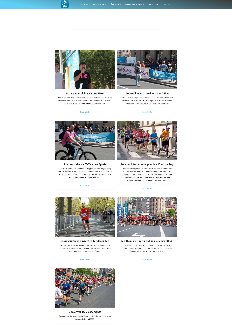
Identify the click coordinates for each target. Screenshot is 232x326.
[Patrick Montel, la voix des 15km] (85, 51)
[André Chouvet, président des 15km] (147, 51)
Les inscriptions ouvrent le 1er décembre (85, 241)
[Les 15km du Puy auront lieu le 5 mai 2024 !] (147, 199)
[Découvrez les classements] (85, 270)
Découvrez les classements (85, 312)
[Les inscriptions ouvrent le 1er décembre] (85, 199)
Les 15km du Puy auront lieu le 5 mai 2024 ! (147, 241)
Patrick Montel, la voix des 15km (84, 93)
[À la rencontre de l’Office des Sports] (85, 122)
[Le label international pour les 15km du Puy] (147, 122)
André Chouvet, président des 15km (147, 93)
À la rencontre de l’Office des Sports (85, 164)
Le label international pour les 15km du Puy (147, 164)
